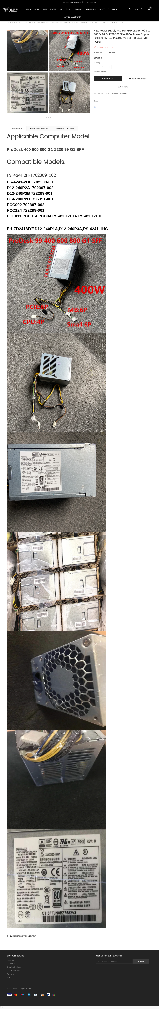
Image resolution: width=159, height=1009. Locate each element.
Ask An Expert (30, 936)
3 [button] (50, 117)
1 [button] (46, 117)
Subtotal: (97, 72)
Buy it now (123, 87)
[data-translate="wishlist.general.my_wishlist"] (142, 9)
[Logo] (10, 9)
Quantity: (97, 63)
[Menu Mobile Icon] (155, 9)
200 (98, 93)
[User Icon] (136, 9)
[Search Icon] (130, 9)
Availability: (98, 52)
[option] (27, 72)
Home (9, 22)
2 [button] (48, 117)
